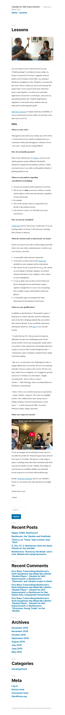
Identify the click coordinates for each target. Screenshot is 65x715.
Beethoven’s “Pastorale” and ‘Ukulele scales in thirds (32, 580)
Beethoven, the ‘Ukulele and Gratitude (31, 536)
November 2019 (20, 631)
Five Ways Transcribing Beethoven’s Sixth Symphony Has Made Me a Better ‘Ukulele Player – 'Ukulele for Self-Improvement (31, 575)
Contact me (16, 226)
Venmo (35, 158)
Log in (15, 686)
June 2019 (17, 648)
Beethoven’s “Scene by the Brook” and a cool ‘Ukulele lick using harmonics (32, 552)
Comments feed (20, 693)
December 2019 (20, 628)
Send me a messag (24, 478)
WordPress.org (19, 696)
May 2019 (17, 652)
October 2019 (19, 634)
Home (14, 12)
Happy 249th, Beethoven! (25, 533)
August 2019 (18, 641)
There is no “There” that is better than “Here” (31, 541)
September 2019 (20, 638)
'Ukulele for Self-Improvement (26, 7)
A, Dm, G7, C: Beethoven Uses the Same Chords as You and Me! (32, 547)
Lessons (23, 12)
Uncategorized (19, 669)
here (34, 326)
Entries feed (18, 689)
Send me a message (19, 111)
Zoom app (42, 261)
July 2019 (17, 645)
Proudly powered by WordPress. (41, 708)
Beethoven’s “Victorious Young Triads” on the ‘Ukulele (28, 608)
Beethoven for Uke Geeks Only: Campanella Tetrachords (31, 593)
